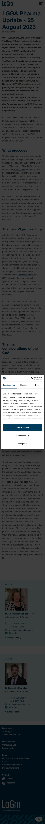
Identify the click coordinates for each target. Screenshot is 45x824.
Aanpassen (21, 435)
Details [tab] (23, 385)
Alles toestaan (22, 427)
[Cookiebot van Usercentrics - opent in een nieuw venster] (31, 378)
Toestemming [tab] (9, 385)
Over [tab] (37, 385)
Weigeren (22, 444)
